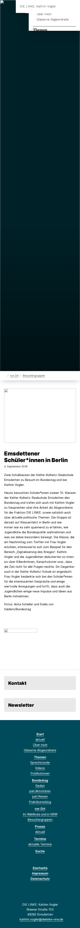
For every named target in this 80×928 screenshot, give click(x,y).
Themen (40, 30)
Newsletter (21, 705)
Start (40, 734)
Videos (40, 768)
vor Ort (14, 375)
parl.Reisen (40, 796)
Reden (40, 786)
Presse (40, 826)
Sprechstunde (40, 762)
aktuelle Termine (40, 844)
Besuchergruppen (34, 375)
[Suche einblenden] (62, 6)
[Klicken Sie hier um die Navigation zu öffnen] (73, 6)
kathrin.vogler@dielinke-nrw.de (41, 919)
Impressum (40, 873)
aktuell (40, 739)
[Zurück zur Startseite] (5, 375)
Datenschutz (40, 879)
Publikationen (40, 773)
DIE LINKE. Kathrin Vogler (38, 6)
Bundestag (40, 780)
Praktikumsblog (40, 802)
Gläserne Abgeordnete (53, 19)
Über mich (44, 14)
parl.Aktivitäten (40, 791)
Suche (40, 851)
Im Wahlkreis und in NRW (40, 814)
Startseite (40, 868)
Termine (40, 839)
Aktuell (40, 832)
